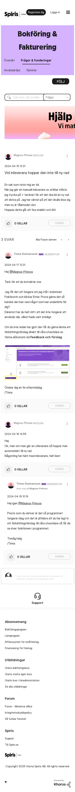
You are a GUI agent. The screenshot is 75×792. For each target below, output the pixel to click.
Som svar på (31, 488)
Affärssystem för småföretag (22, 641)
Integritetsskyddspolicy (18, 712)
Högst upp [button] (6, 782)
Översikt (9, 60)
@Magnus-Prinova (21, 272)
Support (9, 738)
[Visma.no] (15, 14)
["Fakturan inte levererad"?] (62, 239)
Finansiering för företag (18, 648)
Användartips (12, 70)
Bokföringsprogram (15, 629)
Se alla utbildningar (16, 686)
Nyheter (32, 70)
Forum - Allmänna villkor (18, 706)
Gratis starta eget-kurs (18, 674)
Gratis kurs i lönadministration (22, 680)
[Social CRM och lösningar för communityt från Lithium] (62, 783)
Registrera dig (36, 12)
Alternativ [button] (60, 82)
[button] (67, 156)
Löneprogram (12, 635)
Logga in (55, 12)
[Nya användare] (68, 239)
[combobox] (37, 97)
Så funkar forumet (15, 718)
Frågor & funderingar (36, 60)
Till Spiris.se (11, 744)
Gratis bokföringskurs (17, 667)
